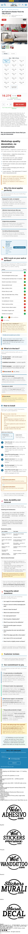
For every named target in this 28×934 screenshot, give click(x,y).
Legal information (4, 794)
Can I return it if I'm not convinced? (13, 638)
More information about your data (7, 766)
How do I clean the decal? (10, 609)
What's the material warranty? (11, 612)
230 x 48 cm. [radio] (6, 87)
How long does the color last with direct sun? (14, 630)
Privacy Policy (17, 758)
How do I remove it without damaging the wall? (14, 605)
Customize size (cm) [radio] (14, 87)
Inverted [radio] (13, 53)
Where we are (20, 792)
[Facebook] (3, 930)
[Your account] (22, 4)
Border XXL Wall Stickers (13, 9)
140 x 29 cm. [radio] (21, 70)
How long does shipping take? (12, 619)
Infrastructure (12, 792)
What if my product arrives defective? (13, 622)
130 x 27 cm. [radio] (6, 70)
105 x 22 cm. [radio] (14, 61)
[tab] (3, 47)
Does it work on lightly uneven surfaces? (14, 641)
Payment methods (14, 787)
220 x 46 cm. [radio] (21, 83)
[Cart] (25, 4)
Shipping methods (4, 787)
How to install (3, 788)
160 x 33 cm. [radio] (21, 74)
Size (14, 58)
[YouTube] (6, 930)
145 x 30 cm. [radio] (6, 74)
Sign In (14, 763)
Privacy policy (14, 795)
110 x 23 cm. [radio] (21, 61)
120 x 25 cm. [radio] (14, 65)
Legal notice (22, 795)
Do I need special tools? (10, 615)
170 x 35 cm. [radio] (6, 78)
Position (3, 51)
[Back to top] (1, 933)
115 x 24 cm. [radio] (6, 65)
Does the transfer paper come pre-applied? (13, 626)
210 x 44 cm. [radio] (14, 83)
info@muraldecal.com (5, 800)
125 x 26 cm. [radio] (21, 65)
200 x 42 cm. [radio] (6, 83)
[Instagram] (1, 930)
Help (19, 800)
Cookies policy (3, 796)
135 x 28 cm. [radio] (14, 70)
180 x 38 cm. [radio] (14, 78)
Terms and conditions (5, 795)
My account (14, 800)
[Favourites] (19, 4)
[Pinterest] (5, 930)
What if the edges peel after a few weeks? (14, 635)
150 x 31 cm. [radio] (14, 74)
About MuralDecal (4, 792)
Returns (21, 787)
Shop (1, 786)
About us (2, 791)
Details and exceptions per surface (11, 335)
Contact (2, 799)
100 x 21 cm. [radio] (6, 61)
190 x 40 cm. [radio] (21, 78)
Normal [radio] (5, 53)
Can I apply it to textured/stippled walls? (14, 601)
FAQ (24, 787)
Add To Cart (20, 104)
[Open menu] (3, 5)
